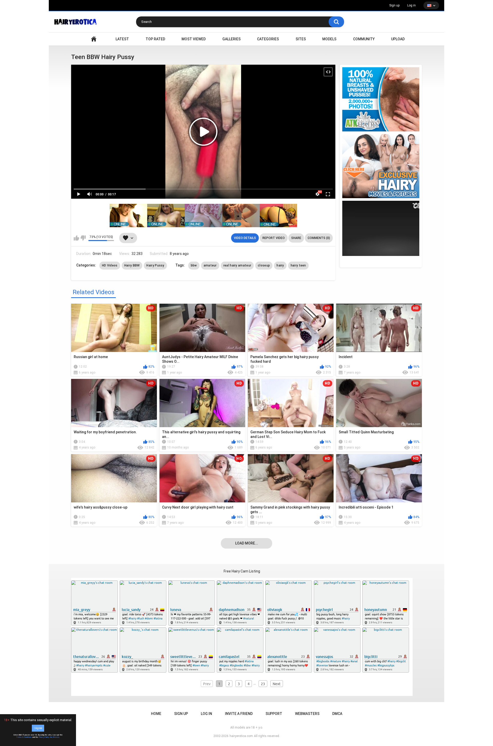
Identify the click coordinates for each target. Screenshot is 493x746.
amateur (210, 265)
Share (296, 238)
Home (156, 714)
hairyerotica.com (241, 736)
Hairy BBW (132, 265)
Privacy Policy (44, 737)
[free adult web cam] (203, 215)
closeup (264, 265)
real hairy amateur (237, 265)
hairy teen (298, 265)
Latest (122, 39)
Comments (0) (319, 238)
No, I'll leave (54, 737)
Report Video (273, 238)
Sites (301, 39)
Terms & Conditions (24, 737)
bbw (194, 265)
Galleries (231, 39)
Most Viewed (194, 39)
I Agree (38, 728)
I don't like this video (83, 238)
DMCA (337, 714)
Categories (268, 39)
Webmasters (307, 714)
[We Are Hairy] (380, 166)
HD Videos (110, 265)
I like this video (76, 238)
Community (364, 39)
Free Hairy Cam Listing (242, 571)
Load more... (246, 543)
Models (329, 39)
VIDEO (93, 39)
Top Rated (155, 39)
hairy (280, 265)
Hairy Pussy (155, 265)
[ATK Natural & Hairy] (380, 99)
